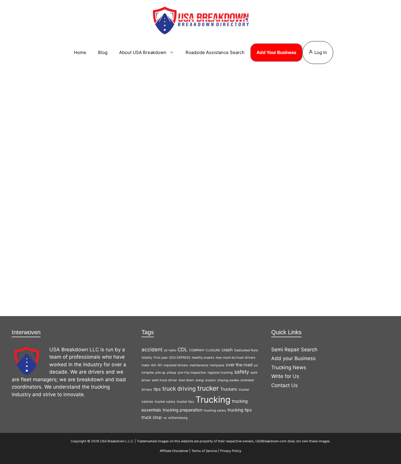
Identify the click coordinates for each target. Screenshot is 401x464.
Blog (102, 52)
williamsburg (178, 418)
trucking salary (215, 410)
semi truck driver (164, 380)
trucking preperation (182, 409)
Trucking (135, 107)
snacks (210, 380)
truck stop (151, 417)
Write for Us (285, 376)
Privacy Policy (230, 451)
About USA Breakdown (142, 52)
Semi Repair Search (294, 349)
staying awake (228, 380)
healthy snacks (203, 358)
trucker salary (165, 402)
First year (161, 358)
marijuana (217, 365)
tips (157, 389)
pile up (160, 372)
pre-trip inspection (192, 372)
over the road (239, 364)
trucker (208, 388)
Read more (30, 268)
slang (200, 380)
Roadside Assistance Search (215, 52)
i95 (159, 365)
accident (151, 349)
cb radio (170, 350)
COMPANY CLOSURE (204, 350)
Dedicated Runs (246, 350)
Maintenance (115, 107)
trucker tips (185, 402)
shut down (186, 380)
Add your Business (293, 358)
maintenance (199, 365)
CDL (183, 349)
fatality (146, 358)
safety (241, 372)
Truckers (228, 389)
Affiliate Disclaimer (174, 451)
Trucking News (288, 367)
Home (80, 52)
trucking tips (240, 409)
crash (227, 349)
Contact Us (284, 385)
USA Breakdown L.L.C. (117, 441)
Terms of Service (204, 451)
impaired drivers (176, 365)
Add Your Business (276, 52)
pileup (171, 372)
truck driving (179, 388)
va (165, 418)
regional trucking (220, 372)
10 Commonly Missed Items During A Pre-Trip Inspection (91, 95)
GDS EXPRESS (180, 358)
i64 (153, 365)
